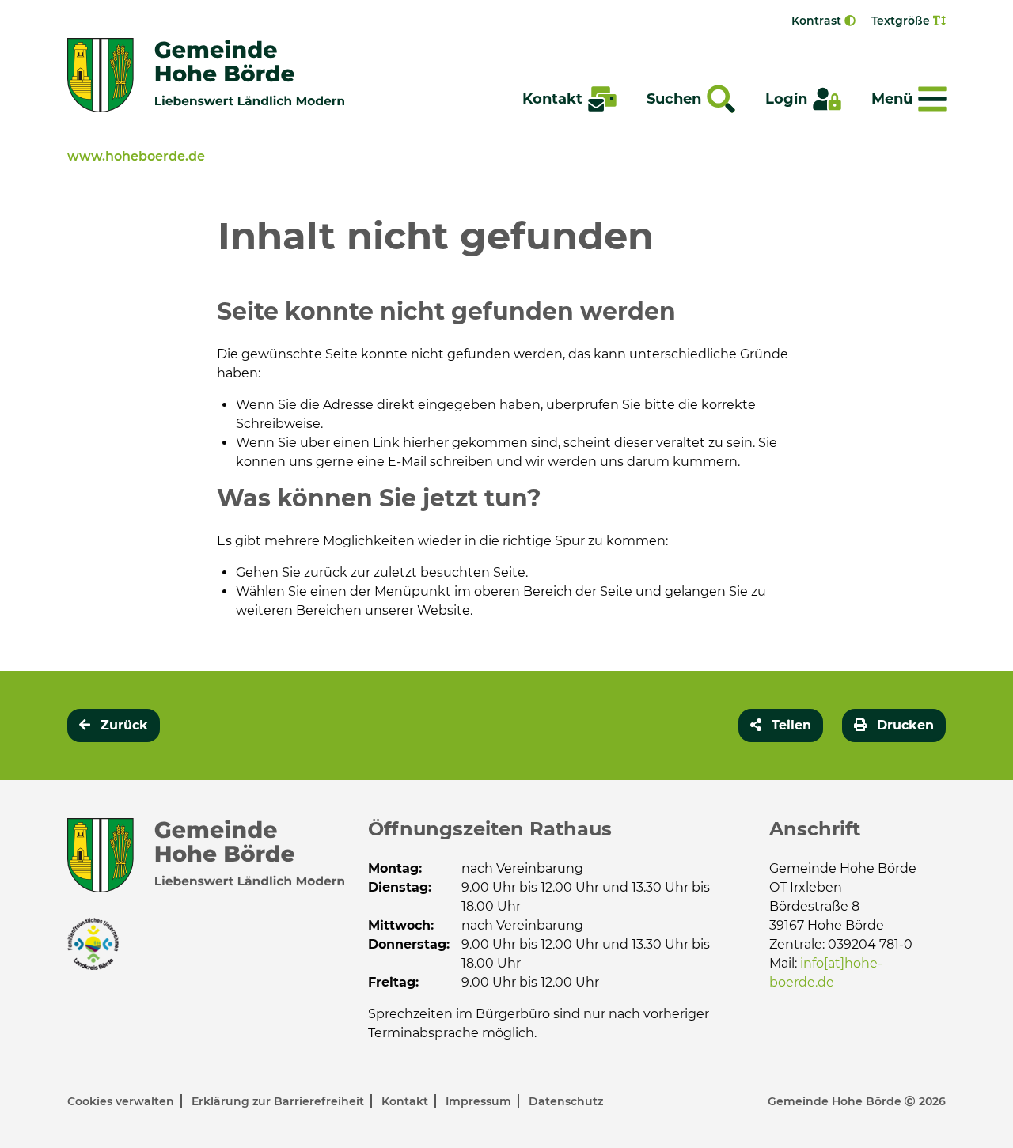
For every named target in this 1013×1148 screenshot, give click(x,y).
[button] (780, 725)
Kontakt (406, 1101)
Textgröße (902, 20)
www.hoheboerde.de (136, 156)
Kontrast (817, 20)
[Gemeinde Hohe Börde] (205, 75)
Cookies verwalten (122, 1101)
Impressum (480, 1101)
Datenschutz (566, 1101)
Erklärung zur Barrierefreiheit (279, 1101)
